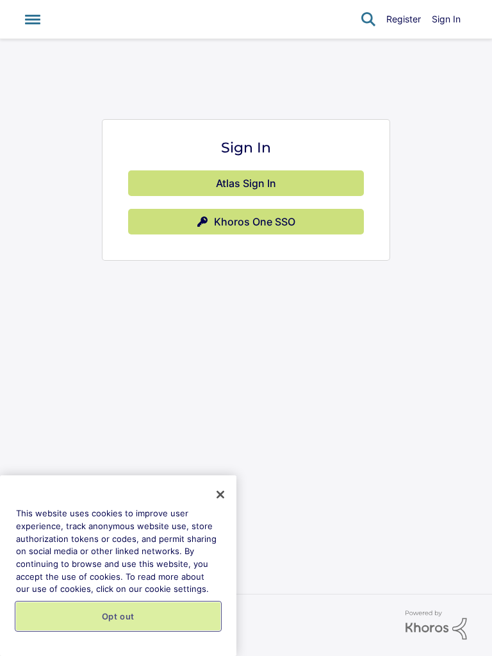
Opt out (118, 616)
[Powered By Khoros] (436, 625)
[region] (118, 565)
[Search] (368, 19)
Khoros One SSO (254, 221)
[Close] (220, 494)
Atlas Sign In (246, 183)
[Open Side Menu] (33, 19)
